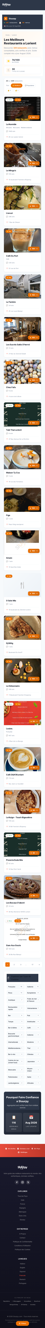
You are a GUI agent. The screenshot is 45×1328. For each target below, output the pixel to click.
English (22, 1267)
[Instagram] (22, 1182)
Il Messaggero (17, 1301)
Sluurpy (22, 1220)
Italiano (22, 1264)
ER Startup (24, 1304)
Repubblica (6, 1301)
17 (32, 964)
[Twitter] (28, 1182)
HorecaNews (27, 1301)
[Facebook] (17, 1182)
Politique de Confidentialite (22, 1242)
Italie (22, 1200)
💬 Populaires (29, 85)
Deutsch (22, 1279)
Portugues (22, 1283)
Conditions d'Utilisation (22, 1245)
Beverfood (37, 1301)
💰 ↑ (9, 90)
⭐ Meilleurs (16, 85)
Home (8, 35)
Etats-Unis (22, 1216)
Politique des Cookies (22, 1249)
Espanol (22, 1271)
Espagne (22, 1208)
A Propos (22, 1234)
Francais (22, 1275)
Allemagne (22, 1212)
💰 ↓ (17, 90)
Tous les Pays (22, 1196)
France (22, 1204)
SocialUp (32, 1304)
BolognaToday (14, 1304)
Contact (22, 1238)
